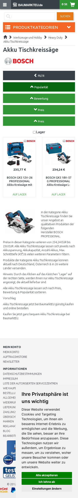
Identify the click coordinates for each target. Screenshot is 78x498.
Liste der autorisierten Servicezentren (30, 383)
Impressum (10, 378)
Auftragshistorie (15, 356)
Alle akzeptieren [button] (47, 475)
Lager (40, 132)
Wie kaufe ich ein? (15, 388)
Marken (8, 421)
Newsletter (11, 361)
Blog (6, 431)
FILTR (40, 75)
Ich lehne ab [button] (47, 481)
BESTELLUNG (11, 393)
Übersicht (10, 416)
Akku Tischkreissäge (16, 41)
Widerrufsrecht (14, 402)
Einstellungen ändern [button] (47, 488)
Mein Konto (11, 352)
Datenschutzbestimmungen (22, 373)
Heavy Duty (55, 37)
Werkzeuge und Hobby (27, 37)
